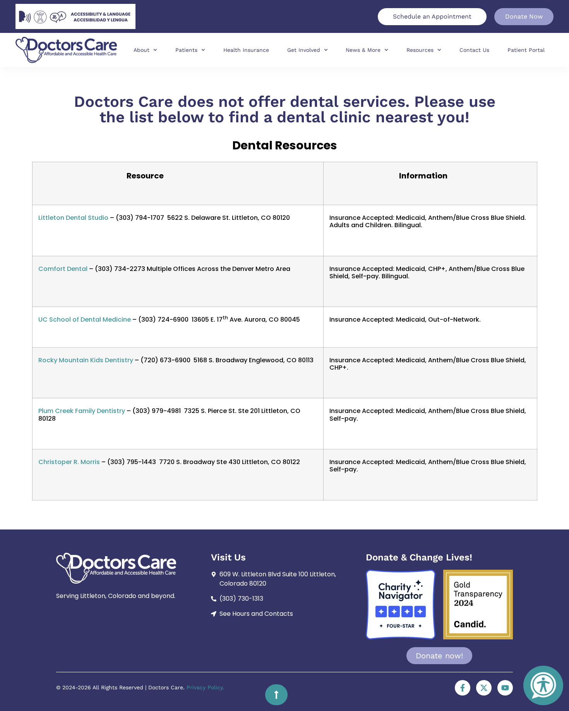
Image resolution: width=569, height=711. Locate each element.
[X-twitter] (484, 688)
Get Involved (303, 50)
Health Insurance (246, 50)
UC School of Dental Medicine (84, 319)
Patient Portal (526, 50)
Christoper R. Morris (69, 461)
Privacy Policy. (205, 687)
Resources (420, 50)
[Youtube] (505, 688)
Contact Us (474, 50)
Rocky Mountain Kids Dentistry (85, 360)
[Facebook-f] (462, 688)
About (141, 50)
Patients (186, 50)
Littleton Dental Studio (73, 217)
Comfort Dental (62, 268)
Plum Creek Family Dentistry (81, 410)
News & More (363, 50)
